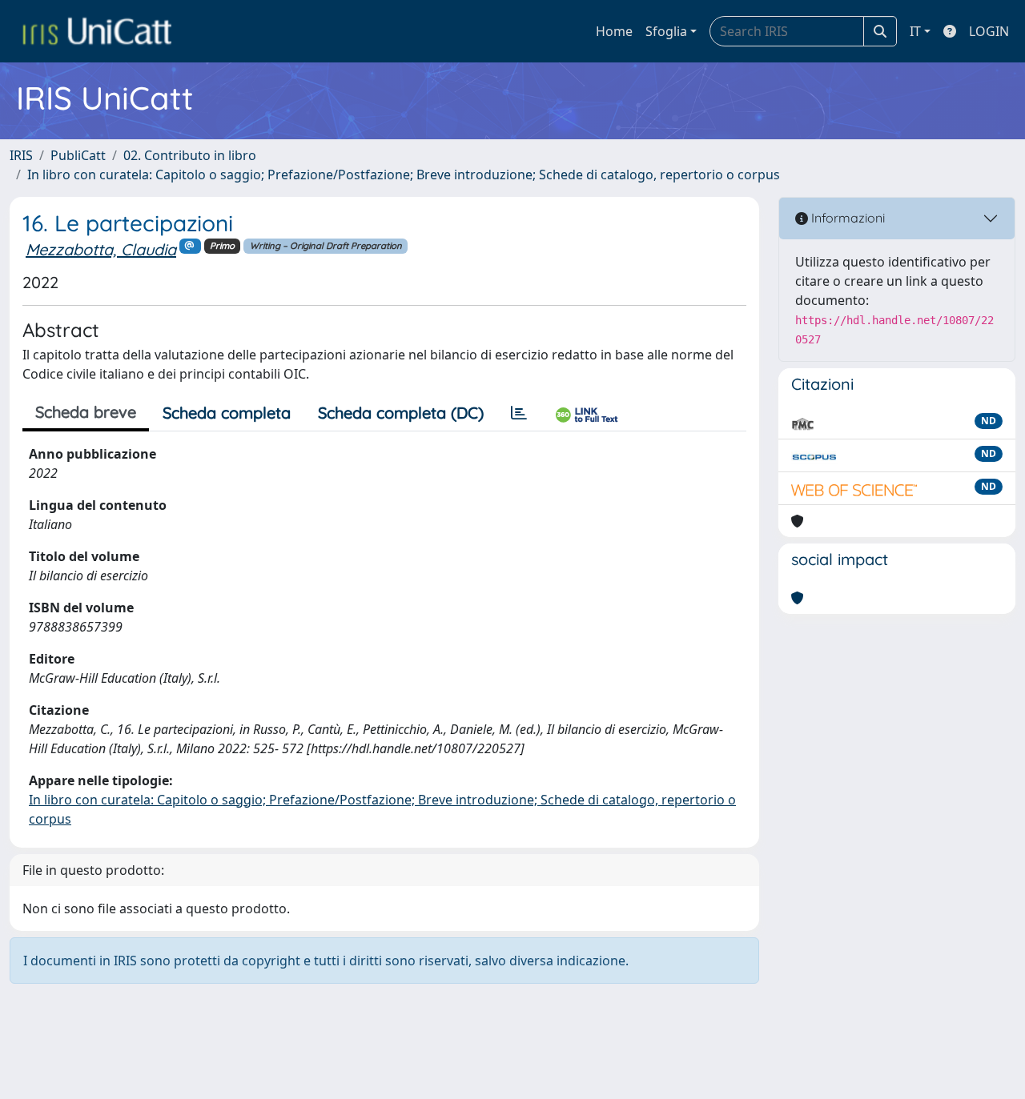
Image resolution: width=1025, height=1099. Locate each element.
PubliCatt (78, 155)
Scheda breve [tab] (85, 412)
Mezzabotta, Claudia (101, 249)
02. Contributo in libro (189, 155)
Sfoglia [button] (666, 31)
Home (614, 31)
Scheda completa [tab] (227, 413)
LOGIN (989, 31)
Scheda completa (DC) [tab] (401, 413)
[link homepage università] (97, 31)
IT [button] (915, 31)
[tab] (519, 413)
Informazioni (846, 218)
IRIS (21, 155)
